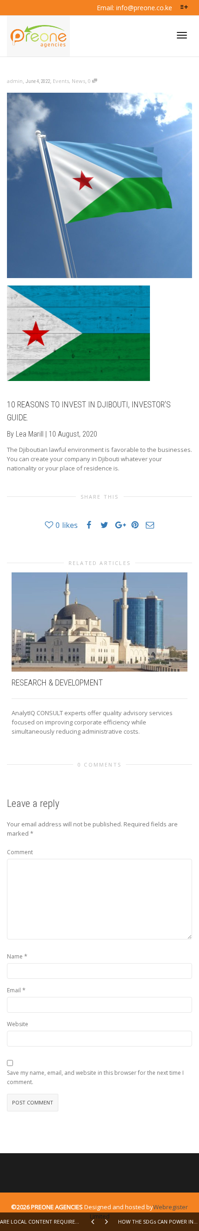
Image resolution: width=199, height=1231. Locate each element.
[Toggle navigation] (182, 35)
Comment (20, 852)
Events (61, 80)
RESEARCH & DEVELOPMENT (57, 682)
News (78, 80)
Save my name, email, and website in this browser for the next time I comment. (95, 1077)
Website (17, 1024)
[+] (99, 622)
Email (14, 990)
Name (15, 956)
